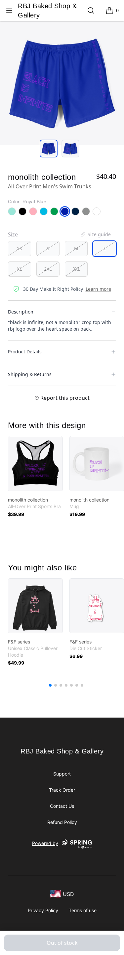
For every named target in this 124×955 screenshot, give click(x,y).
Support (62, 774)
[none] (95, 234)
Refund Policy (62, 822)
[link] (35, 463)
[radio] (19, 248)
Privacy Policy (43, 910)
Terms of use (83, 910)
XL (19, 269)
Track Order (62, 790)
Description (20, 312)
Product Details (25, 351)
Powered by (45, 843)
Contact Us (62, 806)
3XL (76, 269)
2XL (48, 269)
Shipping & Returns (30, 374)
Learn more (98, 289)
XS (19, 248)
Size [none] (13, 234)
